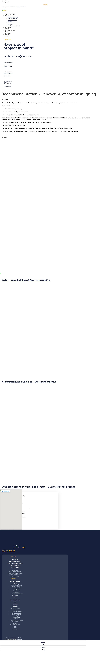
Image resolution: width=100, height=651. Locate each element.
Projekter (8, 27)
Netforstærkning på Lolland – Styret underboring (29, 381)
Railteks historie (10, 30)
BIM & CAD (10, 24)
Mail (43, 644)
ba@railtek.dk (5, 0)
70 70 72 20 (6, 2)
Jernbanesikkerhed (12, 20)
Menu (43, 650)
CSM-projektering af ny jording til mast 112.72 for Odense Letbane (38, 486)
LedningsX (10, 21)
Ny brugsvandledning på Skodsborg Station (26, 280)
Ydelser (7, 15)
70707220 (8, 39)
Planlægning (10, 23)
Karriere (7, 33)
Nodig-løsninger (10, 14)
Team (6, 31)
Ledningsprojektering (13, 17)
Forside (43, 642)
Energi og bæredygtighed (14, 26)
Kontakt (7, 34)
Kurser (7, 28)
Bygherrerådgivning (12, 18)
